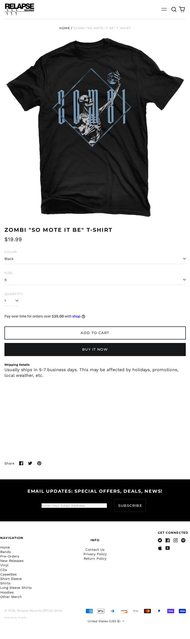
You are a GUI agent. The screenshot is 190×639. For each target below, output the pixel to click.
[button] (174, 9)
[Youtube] (168, 548)
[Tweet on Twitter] (30, 463)
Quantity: (14, 294)
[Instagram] (175, 540)
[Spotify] (183, 540)
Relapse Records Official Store (39, 610)
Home (64, 28)
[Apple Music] (160, 548)
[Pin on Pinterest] (39, 463)
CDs (3, 570)
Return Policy (95, 558)
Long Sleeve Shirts (16, 588)
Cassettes (8, 574)
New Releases (12, 561)
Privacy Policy (95, 554)
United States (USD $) (104, 621)
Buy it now (95, 349)
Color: (11, 252)
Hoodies (7, 592)
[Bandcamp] (160, 540)
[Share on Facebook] (21, 463)
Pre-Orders (9, 556)
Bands (5, 552)
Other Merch (11, 597)
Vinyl (4, 565)
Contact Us (94, 550)
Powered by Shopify (15, 617)
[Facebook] (168, 540)
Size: (8, 273)
